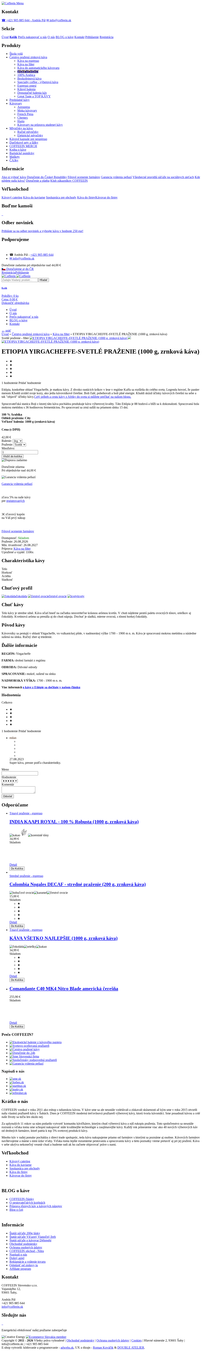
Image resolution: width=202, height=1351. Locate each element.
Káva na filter (25, 64)
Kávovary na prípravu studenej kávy (40, 124)
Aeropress (23, 107)
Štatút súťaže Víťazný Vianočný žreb (32, 1236)
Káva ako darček (27, 71)
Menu (20, 3)
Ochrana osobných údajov (25, 1247)
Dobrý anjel (16, 1258)
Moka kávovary (27, 110)
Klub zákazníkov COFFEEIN (69, 180)
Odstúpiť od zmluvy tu (23, 1265)
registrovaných (15, 500)
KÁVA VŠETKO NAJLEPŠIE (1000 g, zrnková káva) (63, 938)
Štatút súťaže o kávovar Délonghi (30, 1240)
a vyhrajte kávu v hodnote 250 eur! (42, 231)
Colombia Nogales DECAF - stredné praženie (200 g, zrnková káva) (77, 884)
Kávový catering (12, 197)
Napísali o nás (18, 1254)
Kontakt (79, 37)
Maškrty (14, 156)
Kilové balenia (26, 89)
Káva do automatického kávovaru (38, 68)
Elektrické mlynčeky (30, 135)
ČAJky (13, 160)
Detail (13, 864)
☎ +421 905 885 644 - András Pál (24, 20)
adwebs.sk (67, 1347)
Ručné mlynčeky (27, 132)
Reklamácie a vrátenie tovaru (27, 1261)
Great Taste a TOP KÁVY (34, 96)
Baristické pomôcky (21, 153)
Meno (5, 769)
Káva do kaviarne (34, 197)
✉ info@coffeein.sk (58, 20)
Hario (20, 121)
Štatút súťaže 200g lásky (24, 1233)
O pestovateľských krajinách (27, 1202)
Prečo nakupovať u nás (32, 37)
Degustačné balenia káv (32, 92)
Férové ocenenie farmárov (84, 177)
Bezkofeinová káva (29, 78)
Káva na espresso (28, 60)
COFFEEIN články (21, 1199)
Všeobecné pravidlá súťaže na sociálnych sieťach (163, 177)
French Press (25, 114)
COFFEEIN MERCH (23, 146)
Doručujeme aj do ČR (18, 269)
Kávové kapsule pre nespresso (28, 139)
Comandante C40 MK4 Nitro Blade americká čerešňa (63, 988)
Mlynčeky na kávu (21, 128)
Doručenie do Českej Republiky (47, 177)
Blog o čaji (16, 1209)
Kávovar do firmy (106, 197)
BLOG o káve (65, 37)
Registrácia (106, 37)
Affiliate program (20, 1268)
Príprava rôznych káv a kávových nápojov (35, 1206)
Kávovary (15, 103)
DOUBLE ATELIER (130, 1347)
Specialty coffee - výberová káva (37, 82)
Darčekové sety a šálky (23, 142)
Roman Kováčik (103, 1347)
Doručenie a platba (38, 180)
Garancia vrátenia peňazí (116, 177)
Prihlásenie (92, 37)
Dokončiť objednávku (15, 303)
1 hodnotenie (10, 383)
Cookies (136, 1340)
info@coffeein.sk (12, 1306)
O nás (51, 37)
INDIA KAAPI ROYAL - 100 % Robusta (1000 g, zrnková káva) (74, 821)
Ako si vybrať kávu (14, 177)
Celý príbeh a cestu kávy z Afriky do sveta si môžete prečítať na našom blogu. (82, 396)
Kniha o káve (17, 149)
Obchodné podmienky (23, 1244)
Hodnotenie (9, 777)
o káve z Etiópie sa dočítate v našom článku (51, 687)
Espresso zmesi (26, 85)
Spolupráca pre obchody (61, 197)
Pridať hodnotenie (30, 383)
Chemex (22, 117)
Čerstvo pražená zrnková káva (28, 57)
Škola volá (16, 53)
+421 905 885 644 (41, 254)
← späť (6, 330)
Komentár (8, 784)
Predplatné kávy (19, 100)
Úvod (5, 37)
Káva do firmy (86, 197)
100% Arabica (26, 75)
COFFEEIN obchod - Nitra (26, 1251)
